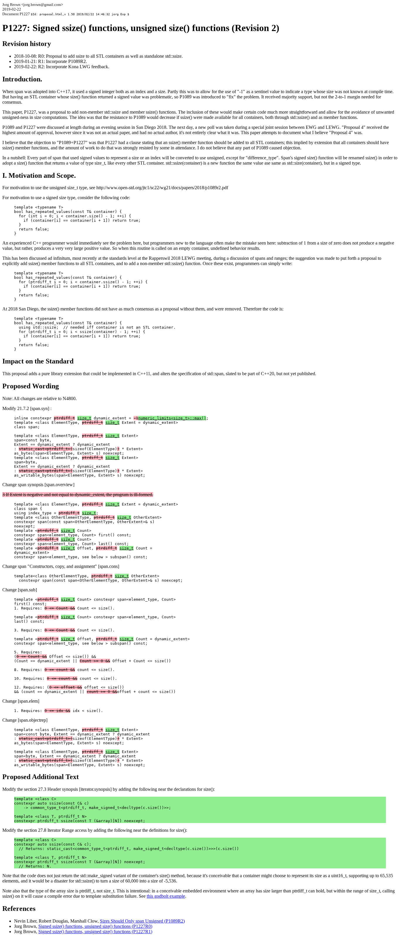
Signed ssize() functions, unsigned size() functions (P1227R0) (95, 926)
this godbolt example (166, 896)
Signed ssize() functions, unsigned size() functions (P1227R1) (95, 931)
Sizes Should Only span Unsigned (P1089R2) (142, 920)
